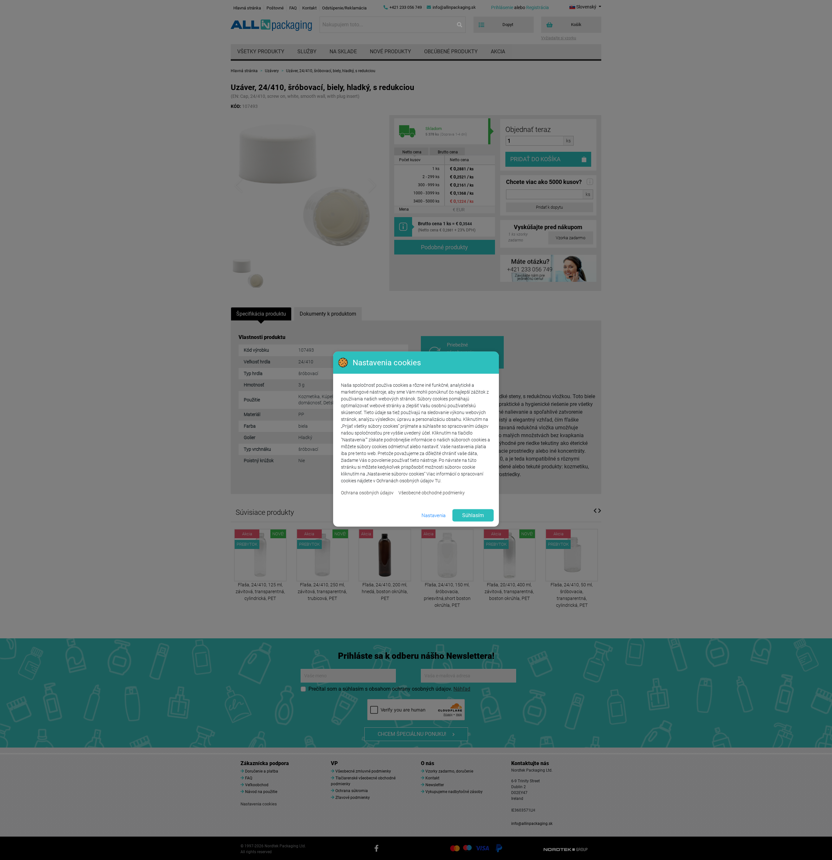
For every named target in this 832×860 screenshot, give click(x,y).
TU (437, 480)
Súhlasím (473, 515)
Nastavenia (434, 515)
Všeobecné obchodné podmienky (431, 492)
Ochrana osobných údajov (367, 492)
